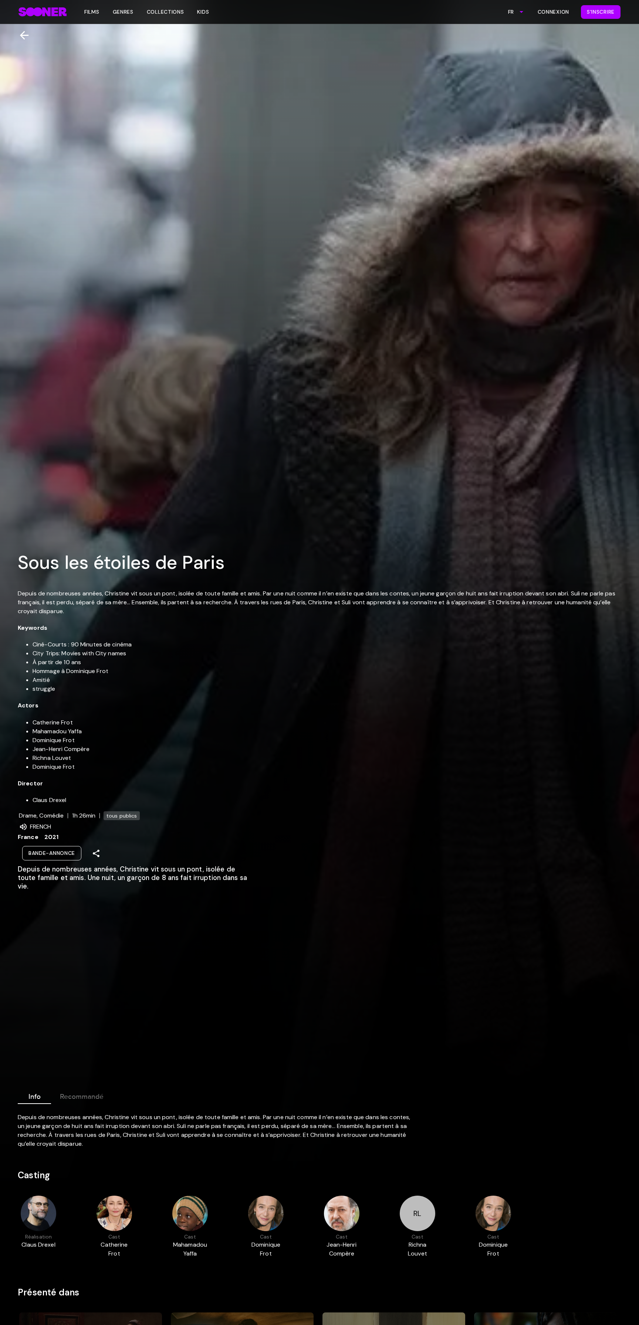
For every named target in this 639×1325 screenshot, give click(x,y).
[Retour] (21, 35)
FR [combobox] (511, 12)
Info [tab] (34, 1096)
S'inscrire (601, 12)
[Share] (96, 853)
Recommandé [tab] (82, 1096)
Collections (165, 12)
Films (91, 12)
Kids (203, 12)
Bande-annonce (51, 853)
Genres (123, 12)
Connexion (553, 12)
